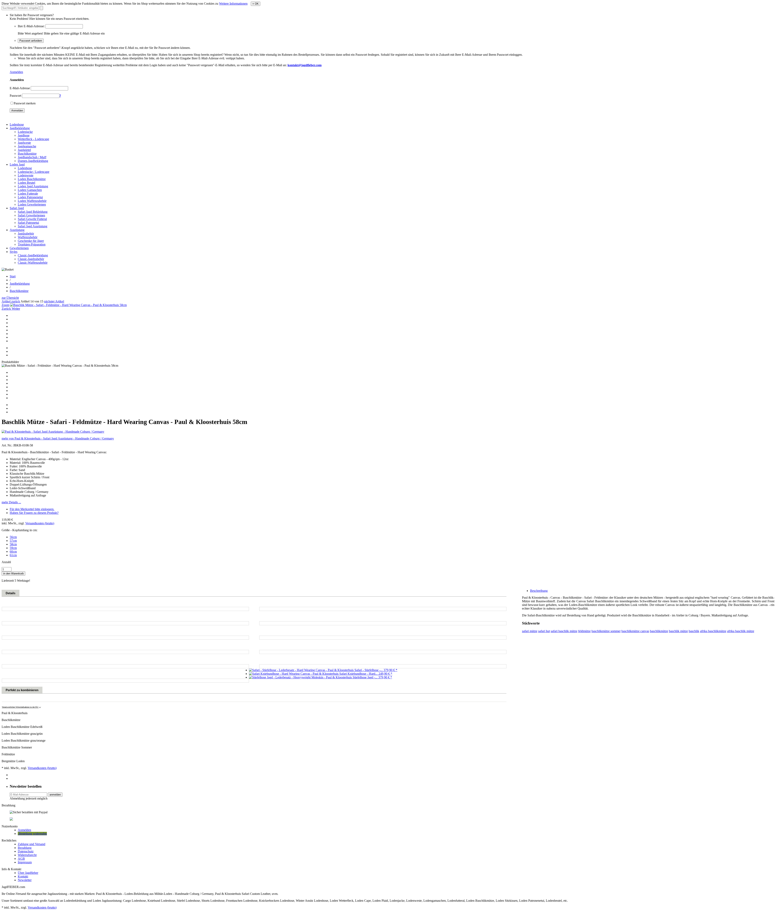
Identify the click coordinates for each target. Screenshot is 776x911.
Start (13, 276)
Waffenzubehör (27, 237)
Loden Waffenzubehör (32, 201)
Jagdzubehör (26, 233)
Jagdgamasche (27, 146)
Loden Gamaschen (30, 190)
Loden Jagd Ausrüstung (33, 186)
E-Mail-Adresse (20, 88)
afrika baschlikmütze (713, 631)
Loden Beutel (26, 182)
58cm (13, 544)
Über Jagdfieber (28, 872)
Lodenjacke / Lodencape (33, 171)
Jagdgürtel (24, 150)
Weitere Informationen (233, 3)
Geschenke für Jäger (31, 240)
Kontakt (23, 876)
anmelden (55, 794)
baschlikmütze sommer (606, 631)
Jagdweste (24, 142)
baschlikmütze (659, 631)
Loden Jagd (17, 164)
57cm (13, 540)
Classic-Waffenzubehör (32, 262)
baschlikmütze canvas (635, 631)
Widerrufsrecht (27, 855)
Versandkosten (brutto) (39, 523)
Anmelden (16, 72)
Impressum (25, 862)
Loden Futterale (28, 193)
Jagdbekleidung (20, 128)
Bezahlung (25, 847)
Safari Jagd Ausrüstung (32, 226)
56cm (13, 537)
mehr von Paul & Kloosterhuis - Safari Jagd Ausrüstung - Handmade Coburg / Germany (58, 438)
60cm (13, 551)
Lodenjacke (25, 131)
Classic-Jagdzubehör (31, 259)
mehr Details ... (11, 502)
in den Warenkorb (13, 573)
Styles (13, 251)
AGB (21, 858)
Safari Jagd (17, 208)
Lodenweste (25, 175)
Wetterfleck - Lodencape (33, 139)
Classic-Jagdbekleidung (33, 255)
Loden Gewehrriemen (32, 204)
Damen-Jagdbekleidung (33, 161)
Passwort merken (25, 103)
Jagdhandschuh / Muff (32, 157)
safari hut (544, 631)
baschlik (694, 631)
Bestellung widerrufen (32, 833)
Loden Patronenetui (30, 197)
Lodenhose (17, 124)
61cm (13, 555)
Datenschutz (26, 851)
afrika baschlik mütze (740, 631)
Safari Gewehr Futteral (32, 219)
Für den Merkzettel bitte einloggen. (32, 509)
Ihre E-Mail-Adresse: (31, 26)
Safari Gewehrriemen (31, 215)
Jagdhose (24, 135)
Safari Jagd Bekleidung (32, 211)
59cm (13, 548)
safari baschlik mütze (564, 631)
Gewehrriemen (19, 248)
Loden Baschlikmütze (32, 179)
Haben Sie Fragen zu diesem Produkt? (34, 512)
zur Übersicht (10, 297)
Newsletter (25, 880)
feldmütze (584, 631)
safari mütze (529, 631)
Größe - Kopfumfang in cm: (19, 530)
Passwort (15, 95)
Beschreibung (539, 590)
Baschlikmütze (27, 153)
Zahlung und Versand (31, 844)
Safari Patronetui (28, 222)
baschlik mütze (678, 631)
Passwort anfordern (30, 40)
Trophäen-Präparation (31, 244)
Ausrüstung (17, 230)
